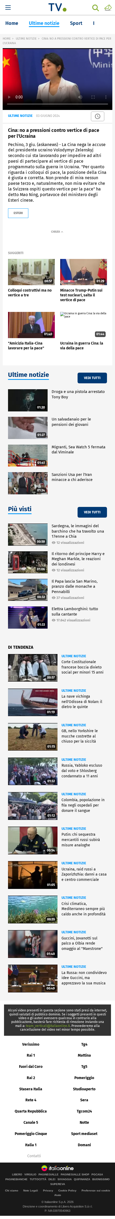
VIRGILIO (30, 1174)
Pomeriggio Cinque (31, 1134)
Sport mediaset (84, 1134)
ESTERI (18, 213)
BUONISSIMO (101, 1179)
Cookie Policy (67, 1190)
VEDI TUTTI (92, 378)
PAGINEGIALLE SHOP (75, 1174)
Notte (84, 1122)
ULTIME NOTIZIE (26, 38)
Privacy (48, 1190)
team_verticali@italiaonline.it (48, 1026)
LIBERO (17, 1174)
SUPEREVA (57, 1184)
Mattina (84, 1055)
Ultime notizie (44, 23)
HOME (7, 38)
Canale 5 (31, 1122)
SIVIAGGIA (64, 1179)
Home (11, 23)
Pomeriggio (84, 1078)
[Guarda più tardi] (97, 116)
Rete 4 (30, 1100)
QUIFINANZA (82, 1179)
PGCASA (97, 1174)
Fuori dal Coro (31, 1066)
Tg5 (84, 1066)
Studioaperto (84, 1089)
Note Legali (30, 1190)
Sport (76, 23)
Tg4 (84, 1044)
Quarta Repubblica (31, 1111)
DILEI (51, 1179)
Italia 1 (31, 1145)
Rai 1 (31, 1055)
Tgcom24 (84, 1111)
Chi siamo (11, 1190)
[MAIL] (108, 7)
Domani (84, 1145)
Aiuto (57, 1195)
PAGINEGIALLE (49, 1174)
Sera (84, 1100)
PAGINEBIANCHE (16, 1179)
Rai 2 (31, 1078)
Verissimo (30, 1044)
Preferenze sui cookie (96, 1190)
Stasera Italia (30, 1089)
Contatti (34, 1156)
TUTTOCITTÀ (38, 1179)
